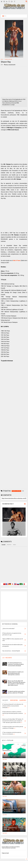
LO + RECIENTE (7, 657)
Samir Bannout (8, 518)
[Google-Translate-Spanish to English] (15, 584)
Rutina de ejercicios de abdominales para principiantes (12, 809)
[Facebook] (14, 1)
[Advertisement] (14, 11)
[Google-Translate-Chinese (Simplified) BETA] (4, 584)
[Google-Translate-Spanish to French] (7, 584)
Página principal (5, 853)
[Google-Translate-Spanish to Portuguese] (21, 584)
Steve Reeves (8, 532)
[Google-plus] (12, 1)
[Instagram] (9, 1)
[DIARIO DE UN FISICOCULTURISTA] (14, 8)
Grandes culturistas (8, 59)
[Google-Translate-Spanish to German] (10, 584)
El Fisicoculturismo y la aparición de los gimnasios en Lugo (13, 772)
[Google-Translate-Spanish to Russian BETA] (18, 584)
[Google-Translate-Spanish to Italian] (23, 584)
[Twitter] (1, 1)
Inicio (2, 59)
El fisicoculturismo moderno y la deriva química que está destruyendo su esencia (15, 673)
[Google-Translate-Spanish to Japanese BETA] (12, 584)
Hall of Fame (16, 260)
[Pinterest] (4, 1)
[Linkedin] (6, 1)
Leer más (5, 759)
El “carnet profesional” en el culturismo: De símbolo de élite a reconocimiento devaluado (16, 664)
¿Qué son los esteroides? (12, 756)
